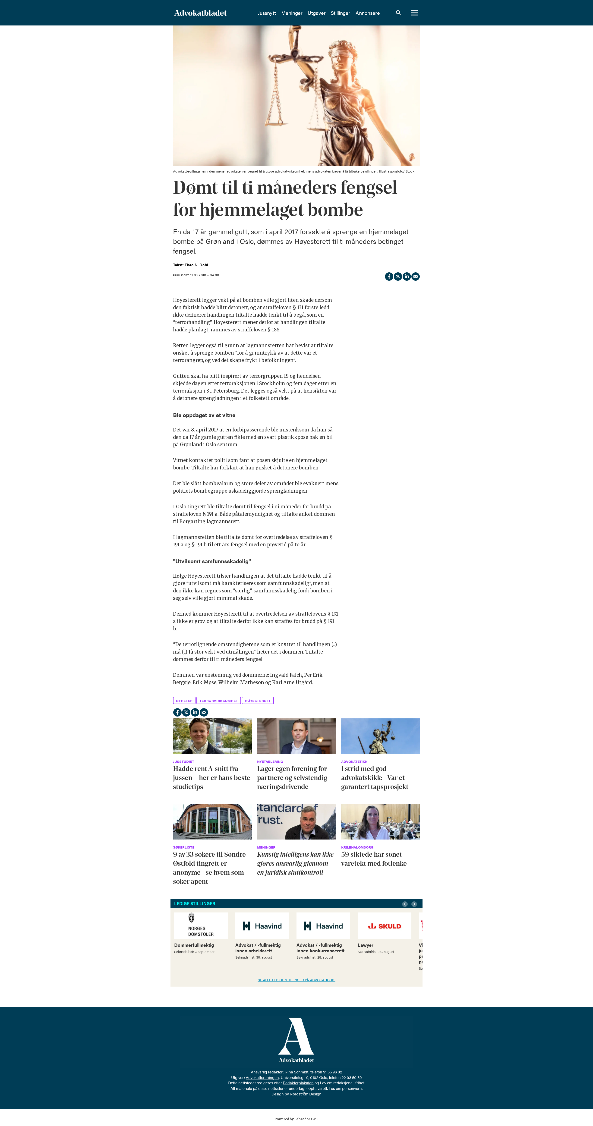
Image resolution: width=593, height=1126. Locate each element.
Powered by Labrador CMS (296, 1119)
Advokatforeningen (262, 1077)
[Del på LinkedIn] (406, 276)
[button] (405, 904)
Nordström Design (306, 1094)
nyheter (184, 700)
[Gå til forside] (213, 13)
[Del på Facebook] (389, 276)
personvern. (352, 1088)
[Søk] (398, 13)
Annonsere (368, 12)
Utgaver (317, 12)
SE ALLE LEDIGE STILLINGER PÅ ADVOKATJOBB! (296, 979)
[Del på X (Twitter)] (398, 276)
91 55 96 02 (332, 1072)
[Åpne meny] (414, 12)
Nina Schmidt (297, 1072)
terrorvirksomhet (218, 700)
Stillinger (340, 12)
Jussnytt (267, 12)
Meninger (292, 12)
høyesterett (258, 700)
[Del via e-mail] (415, 276)
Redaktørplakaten (298, 1082)
